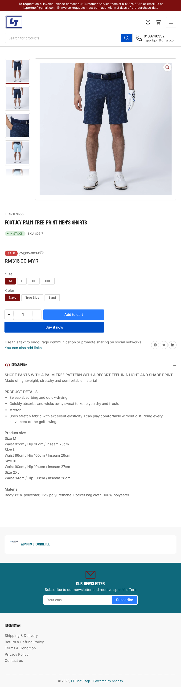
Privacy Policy (17, 654)
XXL (48, 281)
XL (34, 281)
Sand (52, 297)
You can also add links (23, 348)
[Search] (126, 38)
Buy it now (54, 327)
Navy (12, 297)
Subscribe (124, 600)
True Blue (32, 297)
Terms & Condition (20, 648)
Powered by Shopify (108, 681)
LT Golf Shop (14, 214)
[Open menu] (171, 22)
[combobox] (69, 38)
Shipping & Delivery (21, 635)
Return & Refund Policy (24, 642)
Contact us (14, 660)
